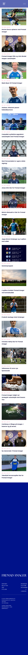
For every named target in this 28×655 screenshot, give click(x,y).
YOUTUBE (23, 585)
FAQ (3, 587)
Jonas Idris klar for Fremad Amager (13, 188)
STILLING (4, 589)
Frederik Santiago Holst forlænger (13, 317)
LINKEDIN (23, 591)
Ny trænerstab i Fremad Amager (12, 451)
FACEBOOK (24, 583)
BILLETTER (5, 585)
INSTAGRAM (24, 587)
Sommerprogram (7, 266)
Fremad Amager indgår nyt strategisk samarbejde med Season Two (13, 397)
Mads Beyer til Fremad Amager (12, 83)
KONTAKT (4, 583)
